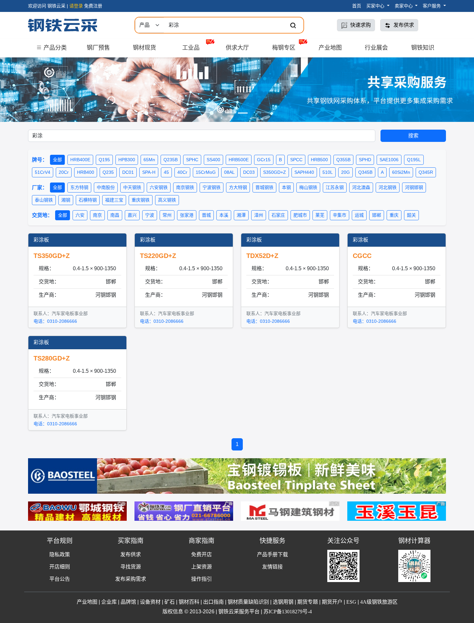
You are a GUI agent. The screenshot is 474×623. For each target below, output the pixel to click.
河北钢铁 (388, 187)
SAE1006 (389, 159)
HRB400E (80, 159)
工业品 (191, 47)
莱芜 (319, 215)
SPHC (192, 159)
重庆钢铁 (141, 200)
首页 (356, 5)
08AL (229, 172)
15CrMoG (206, 172)
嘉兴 (132, 215)
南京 (97, 215)
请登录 (76, 5)
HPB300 (126, 159)
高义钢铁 (167, 200)
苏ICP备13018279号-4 (287, 611)
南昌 (114, 215)
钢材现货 (144, 47)
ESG (351, 602)
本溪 (223, 215)
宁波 (149, 215)
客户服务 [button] (432, 5)
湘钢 (65, 200)
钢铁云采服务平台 (239, 611)
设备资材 (150, 602)
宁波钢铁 (211, 187)
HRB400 (85, 172)
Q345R (426, 172)
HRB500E (239, 159)
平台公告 (59, 579)
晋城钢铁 (264, 187)
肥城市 (300, 215)
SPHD (365, 159)
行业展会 (376, 47)
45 (166, 172)
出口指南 (213, 602)
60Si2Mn (401, 172)
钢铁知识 (422, 47)
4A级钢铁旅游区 (379, 602)
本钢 (286, 187)
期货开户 (332, 602)
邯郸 (376, 215)
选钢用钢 (283, 602)
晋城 (206, 215)
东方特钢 (79, 187)
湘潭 (241, 215)
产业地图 (330, 47)
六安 (79, 215)
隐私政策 (59, 554)
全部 (57, 159)
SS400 (213, 159)
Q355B (343, 159)
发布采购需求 (130, 579)
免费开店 (201, 554)
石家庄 (278, 215)
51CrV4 (42, 172)
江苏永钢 (335, 187)
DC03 (249, 172)
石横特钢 (88, 200)
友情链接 (272, 566)
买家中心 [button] (376, 5)
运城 (359, 215)
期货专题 (307, 602)
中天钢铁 (132, 187)
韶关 (411, 215)
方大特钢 (238, 187)
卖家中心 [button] (404, 5)
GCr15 (264, 159)
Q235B (170, 159)
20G (345, 172)
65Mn (149, 159)
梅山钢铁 (308, 187)
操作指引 (201, 579)
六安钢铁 (159, 187)
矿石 (169, 602)
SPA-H (148, 172)
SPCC (296, 159)
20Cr (64, 172)
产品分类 (54, 47)
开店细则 (59, 566)
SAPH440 (304, 172)
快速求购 (360, 25)
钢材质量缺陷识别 (248, 602)
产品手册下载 (272, 554)
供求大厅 (237, 47)
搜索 (413, 135)
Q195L (414, 159)
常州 (167, 215)
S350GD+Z (274, 172)
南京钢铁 (185, 187)
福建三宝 (114, 200)
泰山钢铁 (44, 200)
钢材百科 (189, 602)
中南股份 (106, 187)
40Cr (182, 172)
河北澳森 (361, 187)
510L (327, 172)
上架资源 (201, 566)
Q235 (108, 172)
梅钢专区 (283, 47)
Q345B (365, 172)
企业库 (109, 602)
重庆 (394, 215)
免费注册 (93, 5)
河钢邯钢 (414, 187)
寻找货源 (130, 566)
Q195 (104, 159)
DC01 (128, 172)
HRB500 (319, 159)
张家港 (186, 215)
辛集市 (339, 215)
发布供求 (403, 25)
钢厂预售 (98, 47)
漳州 (258, 215)
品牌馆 (128, 602)
